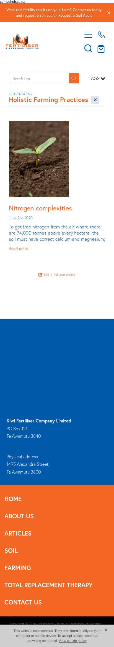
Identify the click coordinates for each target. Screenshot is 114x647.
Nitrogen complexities (40, 208)
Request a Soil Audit (75, 15)
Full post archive (65, 275)
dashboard (46, 624)
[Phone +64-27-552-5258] (101, 34)
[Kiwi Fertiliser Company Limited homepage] (41, 41)
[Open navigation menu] (88, 34)
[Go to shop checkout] (101, 48)
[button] (88, 48)
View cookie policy (73, 641)
